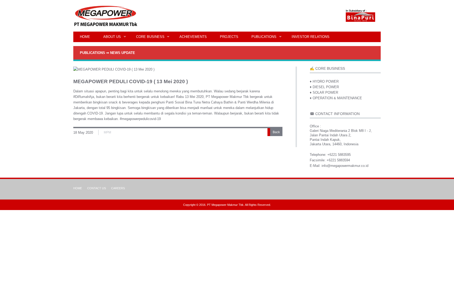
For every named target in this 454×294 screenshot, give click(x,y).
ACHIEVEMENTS (193, 37)
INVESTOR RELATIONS (310, 37)
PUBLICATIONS (263, 37)
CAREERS (118, 188)
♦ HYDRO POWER (324, 81)
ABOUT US (112, 37)
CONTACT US (96, 188)
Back (276, 132)
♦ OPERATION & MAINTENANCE (336, 98)
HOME (85, 37)
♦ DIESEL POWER (324, 87)
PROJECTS (229, 37)
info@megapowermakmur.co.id (345, 166)
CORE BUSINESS (150, 37)
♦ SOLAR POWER (324, 92)
